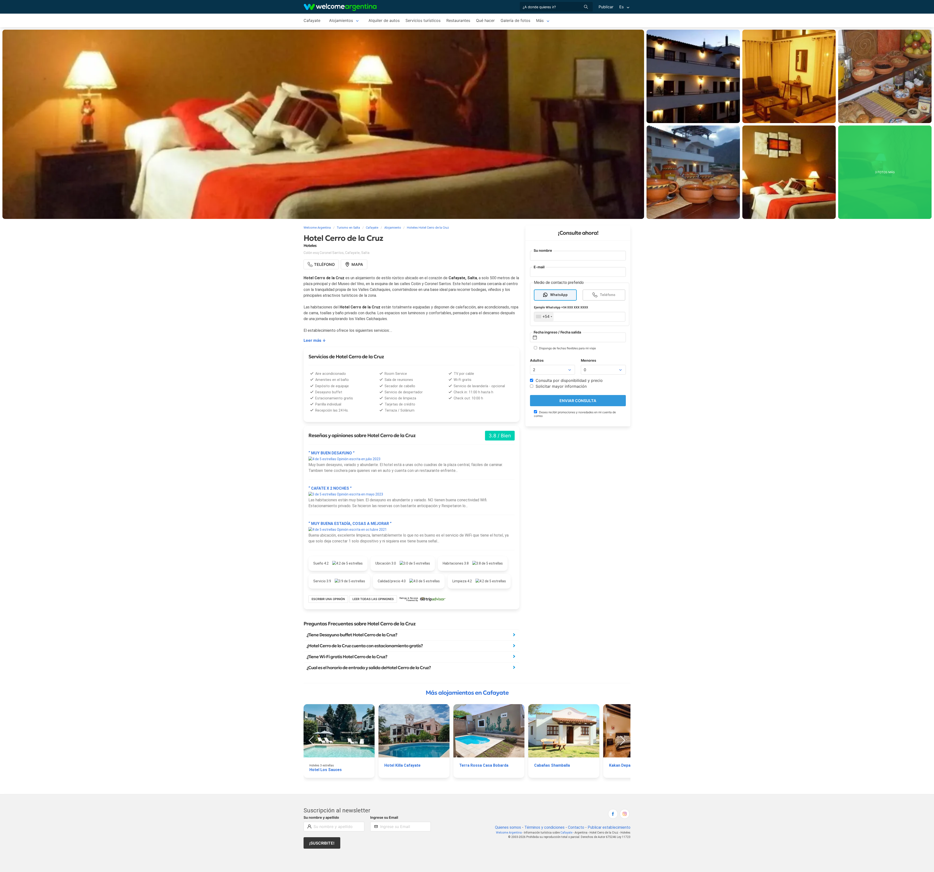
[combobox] (544, 316)
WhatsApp (559, 295)
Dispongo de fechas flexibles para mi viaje (567, 348)
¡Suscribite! (321, 843)
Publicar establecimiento (609, 827)
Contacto (576, 827)
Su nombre (543, 250)
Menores (588, 360)
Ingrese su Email (384, 817)
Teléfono (607, 295)
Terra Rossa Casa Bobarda (483, 765)
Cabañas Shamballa (552, 765)
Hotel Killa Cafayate (402, 765)
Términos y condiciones (544, 827)
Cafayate (312, 20)
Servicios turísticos (422, 20)
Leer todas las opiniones (373, 599)
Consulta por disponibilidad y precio (568, 380)
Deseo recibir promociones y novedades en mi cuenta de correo (575, 414)
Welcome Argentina (509, 832)
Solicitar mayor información (560, 386)
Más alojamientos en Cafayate (467, 692)
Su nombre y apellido (321, 817)
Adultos (537, 360)
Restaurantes (458, 20)
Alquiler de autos (384, 20)
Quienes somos (508, 827)
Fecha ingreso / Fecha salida (557, 332)
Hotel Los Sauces (325, 769)
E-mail (539, 267)
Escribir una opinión (328, 599)
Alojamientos (341, 20)
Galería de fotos (515, 20)
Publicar (606, 6)
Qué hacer (485, 20)
